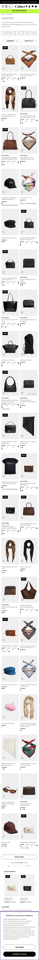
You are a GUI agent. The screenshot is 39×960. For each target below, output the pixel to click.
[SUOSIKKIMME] (29, 41)
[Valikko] (3, 6)
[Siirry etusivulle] (19, 6)
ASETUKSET (19, 947)
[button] (30, 6)
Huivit (19, 33)
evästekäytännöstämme (11, 939)
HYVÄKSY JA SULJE (19, 954)
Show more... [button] (19, 857)
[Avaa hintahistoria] (18, 79)
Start (3, 14)
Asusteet (10, 14)
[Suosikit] (33, 6)
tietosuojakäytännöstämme (18, 937)
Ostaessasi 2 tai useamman (19, 12)
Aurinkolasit (8, 33)
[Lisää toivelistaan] (4, 68)
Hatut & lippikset (31, 33)
